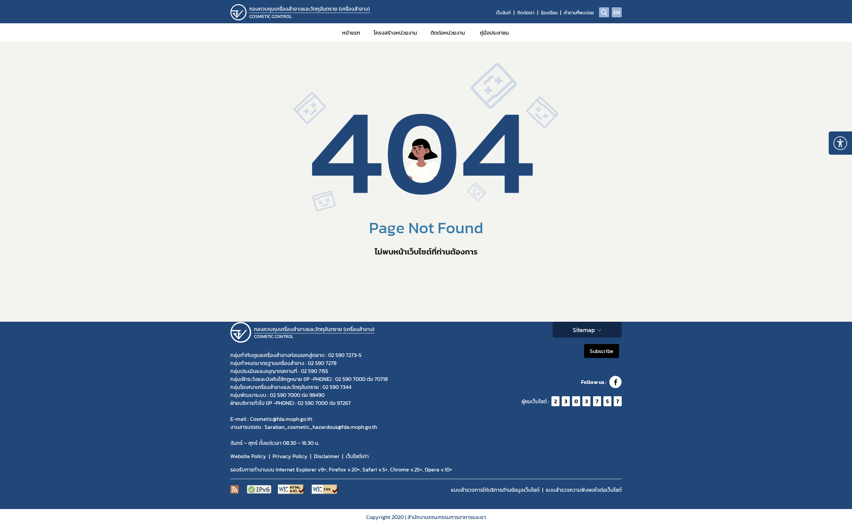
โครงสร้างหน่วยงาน (395, 33)
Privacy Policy (290, 456)
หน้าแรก (351, 33)
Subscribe (601, 351)
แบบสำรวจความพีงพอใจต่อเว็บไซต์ (584, 490)
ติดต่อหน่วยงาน (448, 33)
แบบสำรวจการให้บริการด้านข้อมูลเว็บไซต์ (495, 490)
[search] (604, 12)
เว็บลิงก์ (503, 12)
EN (616, 12)
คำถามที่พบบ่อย (579, 12)
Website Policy (248, 456)
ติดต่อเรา (525, 12)
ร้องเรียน (549, 12)
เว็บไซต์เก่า (357, 456)
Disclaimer (326, 456)
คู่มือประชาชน (494, 33)
